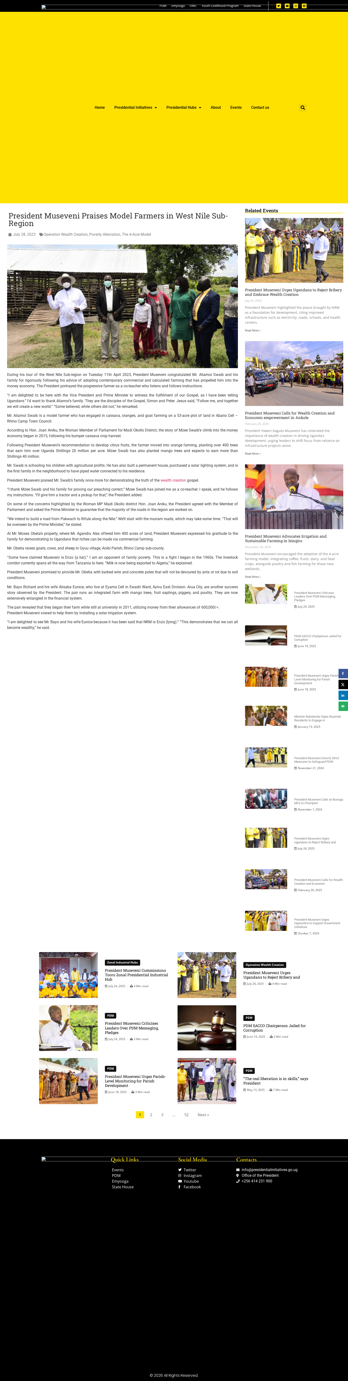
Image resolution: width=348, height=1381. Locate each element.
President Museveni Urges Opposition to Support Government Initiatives (317, 923)
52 (186, 1114)
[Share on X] (343, 684)
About (216, 107)
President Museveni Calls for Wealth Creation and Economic (318, 881)
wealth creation (173, 480)
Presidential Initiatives (133, 107)
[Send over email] (343, 706)
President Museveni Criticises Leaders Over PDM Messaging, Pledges (315, 596)
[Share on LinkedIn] (343, 695)
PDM (110, 1016)
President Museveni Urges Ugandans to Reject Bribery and (315, 840)
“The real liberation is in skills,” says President (275, 1080)
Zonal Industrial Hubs (122, 962)
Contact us (260, 107)
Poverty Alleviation (104, 234)
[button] (303, 108)
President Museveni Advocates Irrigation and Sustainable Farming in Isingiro (286, 538)
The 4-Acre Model (136, 234)
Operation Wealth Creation (66, 234)
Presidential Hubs (181, 107)
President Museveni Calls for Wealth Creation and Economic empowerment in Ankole (290, 415)
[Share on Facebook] (343, 673)
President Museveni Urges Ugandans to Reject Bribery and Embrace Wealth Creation (293, 292)
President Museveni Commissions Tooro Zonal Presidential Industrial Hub (136, 975)
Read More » (253, 330)
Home (100, 107)
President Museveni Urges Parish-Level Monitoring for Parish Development (316, 679)
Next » (203, 1114)
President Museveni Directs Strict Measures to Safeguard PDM (316, 760)
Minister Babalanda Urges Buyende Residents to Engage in (317, 718)
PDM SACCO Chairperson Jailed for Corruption (274, 1027)
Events (236, 107)
